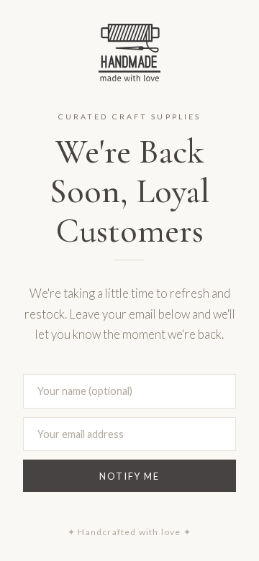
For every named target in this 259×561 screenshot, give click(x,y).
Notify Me (129, 476)
